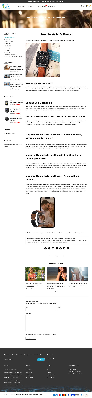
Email (59, 307)
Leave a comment (82, 240)
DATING (7, 52)
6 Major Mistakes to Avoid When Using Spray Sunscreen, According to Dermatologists (56, 285)
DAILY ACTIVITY (44, 19)
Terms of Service (29, 377)
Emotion (43, 240)
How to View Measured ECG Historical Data (13, 385)
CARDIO (8, 48)
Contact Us (49, 372)
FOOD (7, 39)
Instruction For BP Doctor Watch (11, 369)
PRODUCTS (21, 6)
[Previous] (27, 279)
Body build (29, 240)
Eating (39, 240)
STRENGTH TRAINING (11, 54)
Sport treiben (61, 242)
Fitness (61, 240)
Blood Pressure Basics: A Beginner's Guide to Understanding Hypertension (16, 68)
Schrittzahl (52, 242)
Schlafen (48, 242)
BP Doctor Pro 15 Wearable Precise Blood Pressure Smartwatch (16, 110)
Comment (28, 313)
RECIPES (8, 50)
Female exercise (55, 240)
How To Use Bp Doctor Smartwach (11, 377)
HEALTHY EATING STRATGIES (13, 56)
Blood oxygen (54, 238)
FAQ (48, 369)
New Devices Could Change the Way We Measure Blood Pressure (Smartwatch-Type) (16, 85)
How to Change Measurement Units (12, 382)
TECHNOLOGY (31, 6)
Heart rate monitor (31, 242)
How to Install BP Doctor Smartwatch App (13, 374)
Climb (33, 240)
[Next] (87, 279)
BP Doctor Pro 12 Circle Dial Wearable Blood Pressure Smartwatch (16, 118)
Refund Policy (29, 372)
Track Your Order (51, 377)
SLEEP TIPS (9, 41)
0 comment (50, 19)
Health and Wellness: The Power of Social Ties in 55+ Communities (34, 285)
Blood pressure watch (70, 238)
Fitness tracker (66, 240)
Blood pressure (60, 238)
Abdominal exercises (33, 238)
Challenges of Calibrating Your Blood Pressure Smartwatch (16, 76)
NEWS (8, 43)
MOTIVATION (42, 6)
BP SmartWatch (51, 232)
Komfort (37, 242)
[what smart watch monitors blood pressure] (57, 60)
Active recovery (41, 238)
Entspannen (48, 240)
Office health (42, 242)
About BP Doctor (51, 374)
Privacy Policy (29, 369)
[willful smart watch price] (43, 212)
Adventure (48, 238)
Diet (36, 240)
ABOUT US (51, 6)
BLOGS (8, 45)
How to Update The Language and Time (13, 380)
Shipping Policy (29, 374)
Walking (66, 242)
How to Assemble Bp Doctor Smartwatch (13, 372)
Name (27, 307)
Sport (57, 242)
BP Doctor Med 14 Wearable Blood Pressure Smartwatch (16, 101)
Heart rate (72, 240)
